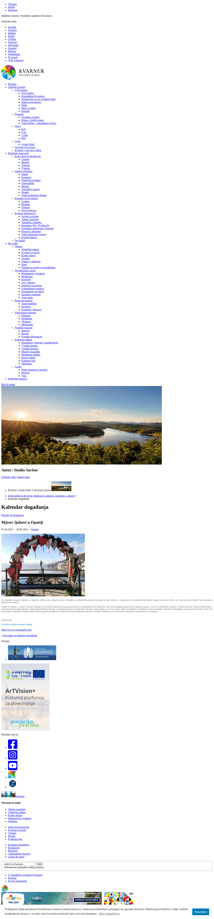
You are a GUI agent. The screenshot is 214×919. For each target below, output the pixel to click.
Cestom (25, 159)
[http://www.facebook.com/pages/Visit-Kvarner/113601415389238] (12, 747)
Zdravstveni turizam (25, 312)
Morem (25, 162)
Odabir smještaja (23, 171)
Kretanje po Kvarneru (26, 198)
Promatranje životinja (32, 291)
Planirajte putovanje (18, 153)
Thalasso (26, 321)
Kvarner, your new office (28, 150)
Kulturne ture (28, 360)
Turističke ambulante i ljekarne (37, 228)
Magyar (12, 51)
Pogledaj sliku (8, 477)
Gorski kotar (28, 144)
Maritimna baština (30, 354)
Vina (23, 375)
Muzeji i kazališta (30, 351)
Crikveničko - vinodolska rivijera (38, 123)
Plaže (24, 105)
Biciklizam (27, 276)
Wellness (26, 315)
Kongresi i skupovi (31, 309)
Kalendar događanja (18, 844)
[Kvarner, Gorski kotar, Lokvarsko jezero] (61, 490)
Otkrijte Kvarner (16, 87)
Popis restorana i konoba (34, 369)
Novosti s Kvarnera (25, 147)
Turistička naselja (30, 189)
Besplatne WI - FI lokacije (35, 225)
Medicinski (27, 324)
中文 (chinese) (16, 60)
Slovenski (13, 45)
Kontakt (12, 878)
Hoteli (24, 174)
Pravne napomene (17, 881)
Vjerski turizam (29, 345)
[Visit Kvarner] (11, 777)
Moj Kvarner (8, 384)
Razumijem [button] (201, 911)
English (12, 27)
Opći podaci (27, 93)
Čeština (12, 39)
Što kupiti (20, 240)
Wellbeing (26, 318)
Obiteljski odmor (30, 249)
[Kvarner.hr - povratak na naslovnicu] (23, 79)
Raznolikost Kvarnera (32, 96)
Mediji (11, 7)
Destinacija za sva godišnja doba (38, 99)
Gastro (18, 366)
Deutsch (12, 30)
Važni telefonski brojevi (33, 234)
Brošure (25, 111)
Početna (12, 84)
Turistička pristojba (31, 222)
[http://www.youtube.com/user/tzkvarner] (12, 768)
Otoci (18, 126)
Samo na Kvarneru (31, 102)
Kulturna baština (23, 339)
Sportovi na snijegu (31, 285)
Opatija (35, 529)
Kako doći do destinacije (28, 156)
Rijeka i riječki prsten (32, 120)
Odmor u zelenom (30, 261)
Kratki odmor (28, 255)
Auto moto (27, 297)
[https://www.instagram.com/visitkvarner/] (12, 757)
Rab (23, 138)
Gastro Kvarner (16, 856)
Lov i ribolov (28, 282)
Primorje (19, 114)
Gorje (18, 141)
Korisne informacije (25, 213)
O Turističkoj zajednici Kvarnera (25, 875)
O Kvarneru (21, 90)
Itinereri (25, 330)
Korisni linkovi (29, 237)
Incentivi (26, 306)
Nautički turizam (23, 327)
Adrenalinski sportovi (32, 288)
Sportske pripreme (31, 294)
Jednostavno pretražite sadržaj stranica (24, 867)
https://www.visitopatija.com (16, 629)
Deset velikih (28, 357)
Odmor (18, 246)
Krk (23, 129)
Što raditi (13, 243)
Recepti (25, 372)
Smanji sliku (23, 477)
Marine (25, 186)
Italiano (12, 33)
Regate (25, 333)
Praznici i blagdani (31, 231)
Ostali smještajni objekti (33, 195)
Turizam (12, 4)
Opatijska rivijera (30, 117)
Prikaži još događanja (12, 515)
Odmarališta (27, 183)
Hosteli (25, 192)
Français (12, 42)
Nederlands (14, 54)
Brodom (25, 204)
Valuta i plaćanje (30, 219)
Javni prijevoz (28, 210)
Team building (29, 303)
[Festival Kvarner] (32, 659)
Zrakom (25, 165)
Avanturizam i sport (25, 270)
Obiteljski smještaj (31, 180)
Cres (23, 132)
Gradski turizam (29, 348)
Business (12, 10)
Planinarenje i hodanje (33, 273)
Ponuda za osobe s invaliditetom (38, 267)
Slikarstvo (26, 363)
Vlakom (25, 168)
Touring (25, 258)
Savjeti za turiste (30, 216)
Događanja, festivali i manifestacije (39, 342)
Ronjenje (26, 279)
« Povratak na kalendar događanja (19, 635)
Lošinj (24, 135)
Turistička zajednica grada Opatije (16, 624)
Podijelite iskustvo (17, 378)
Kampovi (26, 177)
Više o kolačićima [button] (109, 913)
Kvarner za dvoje (30, 252)
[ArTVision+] (25, 729)
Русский (13, 57)
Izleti (24, 264)
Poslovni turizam (23, 300)
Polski (11, 36)
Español (12, 48)
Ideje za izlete (28, 108)
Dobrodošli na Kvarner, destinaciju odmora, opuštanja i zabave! (41, 495)
